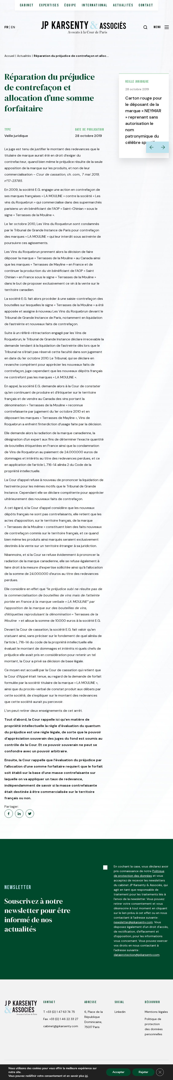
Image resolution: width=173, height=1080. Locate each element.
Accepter (118, 1072)
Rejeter (143, 1072)
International (95, 5)
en (13, 27)
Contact (146, 5)
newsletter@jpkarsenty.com (133, 922)
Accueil (9, 56)
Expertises (49, 5)
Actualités (123, 5)
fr (6, 27)
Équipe (70, 5)
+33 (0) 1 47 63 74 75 (60, 1012)
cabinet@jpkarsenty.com (60, 1026)
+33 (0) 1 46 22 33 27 (63, 1019)
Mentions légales (156, 1012)
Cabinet (27, 5)
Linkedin (120, 1012)
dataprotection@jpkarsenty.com (136, 955)
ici (86, 1076)
